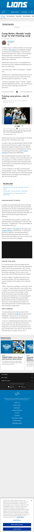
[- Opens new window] (8, 24)
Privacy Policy (17, 405)
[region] (17, 515)
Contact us (17, 402)
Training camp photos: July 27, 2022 (15, 97)
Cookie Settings (17, 420)
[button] (17, 250)
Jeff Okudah (11, 49)
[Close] (31, 500)
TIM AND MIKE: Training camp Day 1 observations (15, 191)
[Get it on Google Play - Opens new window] (22, 387)
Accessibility (17, 407)
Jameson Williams (7, 230)
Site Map (17, 412)
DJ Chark (16, 228)
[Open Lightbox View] (17, 121)
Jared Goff (18, 314)
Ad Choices (17, 415)
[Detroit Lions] (17, 394)
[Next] (22, 126)
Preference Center (17, 423)
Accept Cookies (17, 529)
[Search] (29, 12)
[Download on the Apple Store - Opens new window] (11, 386)
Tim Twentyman (10, 41)
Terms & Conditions (17, 410)
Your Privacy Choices (17, 418)
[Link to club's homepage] (3, 11)
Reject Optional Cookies (17, 524)
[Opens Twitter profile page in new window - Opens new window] (8, 44)
